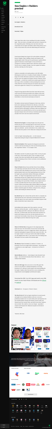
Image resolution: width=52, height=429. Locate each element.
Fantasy (3, 20)
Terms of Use (13, 426)
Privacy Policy (17, 426)
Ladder (2, 15)
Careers (21, 426)
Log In (4, 427)
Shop (2, 32)
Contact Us (26, 426)
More (2, 24)
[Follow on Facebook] (21, 399)
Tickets (2, 28)
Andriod (18, 282)
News (2, 8)
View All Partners (30, 394)
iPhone (44, 280)
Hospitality (3, 30)
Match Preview (17, 2)
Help (23, 426)
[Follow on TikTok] (19, 399)
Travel (2, 11)
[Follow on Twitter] (23, 399)
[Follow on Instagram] (26, 399)
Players (3, 17)
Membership (3, 26)
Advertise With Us (31, 426)
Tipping (3, 22)
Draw (2, 13)
